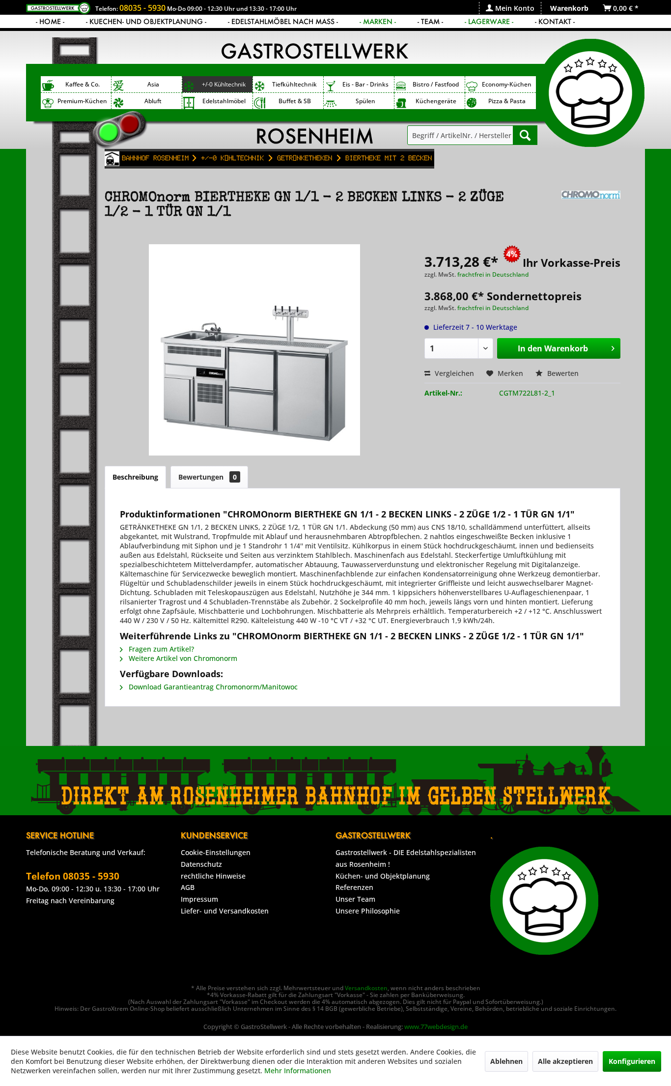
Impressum (199, 899)
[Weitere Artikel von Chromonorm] (590, 208)
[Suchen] (525, 135)
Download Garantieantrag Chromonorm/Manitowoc (212, 686)
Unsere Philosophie (368, 910)
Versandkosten (366, 988)
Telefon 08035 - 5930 (72, 876)
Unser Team (355, 899)
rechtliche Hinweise (213, 876)
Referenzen (354, 887)
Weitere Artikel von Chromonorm (182, 658)
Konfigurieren (632, 1061)
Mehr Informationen (297, 1070)
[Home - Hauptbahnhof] (112, 158)
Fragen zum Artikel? (160, 649)
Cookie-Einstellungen (216, 852)
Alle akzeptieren (565, 1061)
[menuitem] (510, 8)
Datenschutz (201, 864)
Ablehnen (506, 1061)
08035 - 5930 (142, 7)
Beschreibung (135, 477)
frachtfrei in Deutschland (493, 274)
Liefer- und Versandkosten (225, 910)
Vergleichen (453, 373)
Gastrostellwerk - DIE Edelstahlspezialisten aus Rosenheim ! (406, 858)
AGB (188, 887)
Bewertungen (207, 477)
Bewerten (562, 373)
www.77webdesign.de (436, 1026)
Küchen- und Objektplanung (383, 876)
